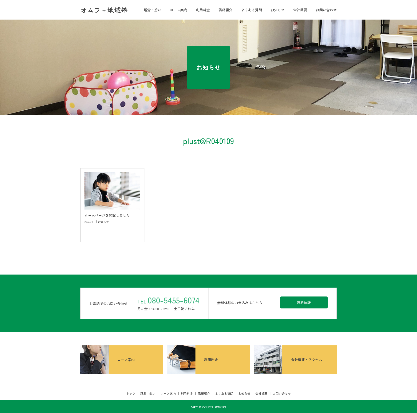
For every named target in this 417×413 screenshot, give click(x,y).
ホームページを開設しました (107, 215)
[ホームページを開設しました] (112, 191)
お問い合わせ (326, 9)
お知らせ (278, 9)
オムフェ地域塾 (103, 10)
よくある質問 (251, 9)
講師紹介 (225, 9)
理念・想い (152, 9)
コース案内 (178, 9)
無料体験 (304, 302)
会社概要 (300, 9)
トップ (130, 393)
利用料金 (203, 9)
